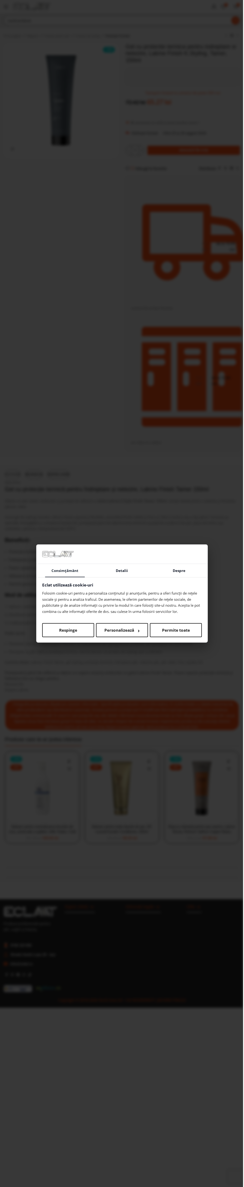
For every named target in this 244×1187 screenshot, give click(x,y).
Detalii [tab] (122, 570)
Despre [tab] (179, 570)
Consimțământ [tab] (64, 570)
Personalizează (122, 630)
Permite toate (176, 630)
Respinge (68, 630)
